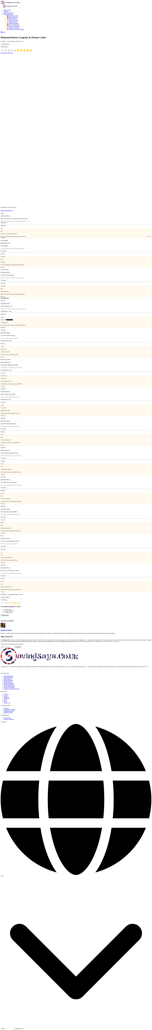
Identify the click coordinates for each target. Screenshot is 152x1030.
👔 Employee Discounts (13, 27)
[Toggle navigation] (20, 7)
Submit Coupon (4, 615)
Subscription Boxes (9, 12)
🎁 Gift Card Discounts (13, 24)
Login (3, 32)
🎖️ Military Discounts (12, 20)
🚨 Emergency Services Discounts (15, 29)
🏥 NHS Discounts (12, 18)
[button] (76, 876)
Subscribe (18, 647)
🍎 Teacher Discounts (12, 17)
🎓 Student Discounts (12, 15)
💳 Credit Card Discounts (13, 26)
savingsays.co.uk (9, 1028)
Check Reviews (9, 53)
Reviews (6, 11)
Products (3, 53)
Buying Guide (7, 10)
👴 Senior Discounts (12, 21)
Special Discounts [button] (8, 14)
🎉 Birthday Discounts (13, 23)
